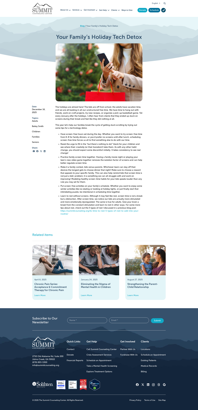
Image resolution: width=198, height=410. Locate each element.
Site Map (162, 400)
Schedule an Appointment (99, 360)
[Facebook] (137, 384)
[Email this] (34, 151)
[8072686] (94, 384)
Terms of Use (149, 400)
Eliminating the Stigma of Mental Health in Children (96, 285)
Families (36, 137)
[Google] (164, 384)
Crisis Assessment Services (99, 355)
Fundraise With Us (129, 355)
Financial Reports (75, 360)
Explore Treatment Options (99, 371)
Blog (82, 26)
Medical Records (149, 366)
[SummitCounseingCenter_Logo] (42, 8)
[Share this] (37, 151)
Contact (70, 349)
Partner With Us (127, 349)
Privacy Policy (135, 400)
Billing (144, 371)
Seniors (36, 142)
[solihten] (43, 385)
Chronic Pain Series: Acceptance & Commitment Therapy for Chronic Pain (50, 287)
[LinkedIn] (148, 384)
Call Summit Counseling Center (102, 349)
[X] (142, 384)
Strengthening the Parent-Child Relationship (142, 285)
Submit (157, 320)
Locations (145, 349)
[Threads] (158, 384)
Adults (35, 121)
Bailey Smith (38, 126)
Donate (70, 355)
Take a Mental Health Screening (102, 366)
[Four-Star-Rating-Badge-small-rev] (61, 384)
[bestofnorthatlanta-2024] (83, 384)
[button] (165, 3)
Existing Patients (148, 360)
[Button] (163, 10)
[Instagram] (153, 384)
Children (36, 131)
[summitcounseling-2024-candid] (72, 385)
